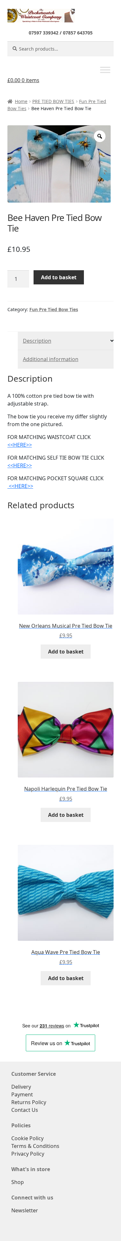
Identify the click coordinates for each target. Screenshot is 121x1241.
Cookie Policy (27, 1138)
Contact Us (24, 1109)
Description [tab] (37, 340)
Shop (17, 1182)
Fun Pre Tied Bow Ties (53, 309)
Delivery (21, 1086)
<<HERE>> (19, 444)
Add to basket (58, 277)
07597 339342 (43, 33)
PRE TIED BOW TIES (53, 101)
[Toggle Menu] (105, 70)
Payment (22, 1094)
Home (21, 101)
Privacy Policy (27, 1153)
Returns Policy (28, 1102)
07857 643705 (78, 33)
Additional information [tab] (50, 359)
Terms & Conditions (35, 1146)
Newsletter (24, 1210)
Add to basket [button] (66, 651)
